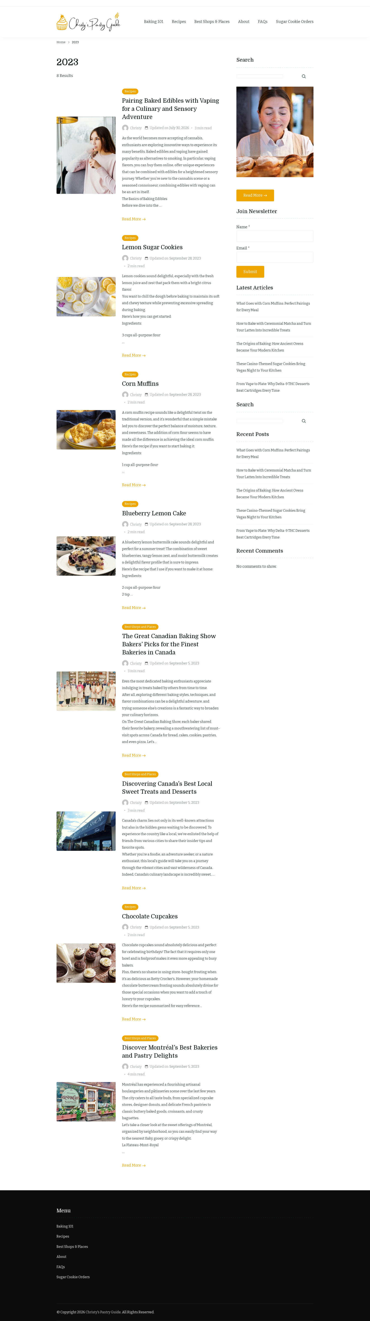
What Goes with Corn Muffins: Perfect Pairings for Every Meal (273, 306)
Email (243, 248)
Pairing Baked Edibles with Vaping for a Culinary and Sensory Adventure (170, 109)
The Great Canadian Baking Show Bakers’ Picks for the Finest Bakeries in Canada (169, 644)
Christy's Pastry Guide (103, 1312)
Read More (131, 219)
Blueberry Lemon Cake (154, 513)
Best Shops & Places (212, 21)
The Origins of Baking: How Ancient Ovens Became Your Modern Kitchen (269, 347)
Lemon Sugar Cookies (152, 247)
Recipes (179, 21)
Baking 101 (153, 21)
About (243, 21)
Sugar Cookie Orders (294, 21)
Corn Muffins (140, 384)
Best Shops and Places (140, 627)
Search (245, 60)
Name (243, 227)
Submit (250, 271)
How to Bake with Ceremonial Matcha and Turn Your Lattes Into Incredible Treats (273, 327)
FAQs (262, 21)
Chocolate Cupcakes (150, 916)
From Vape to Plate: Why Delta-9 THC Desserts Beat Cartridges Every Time (273, 387)
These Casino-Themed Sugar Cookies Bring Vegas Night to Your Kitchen (270, 367)
